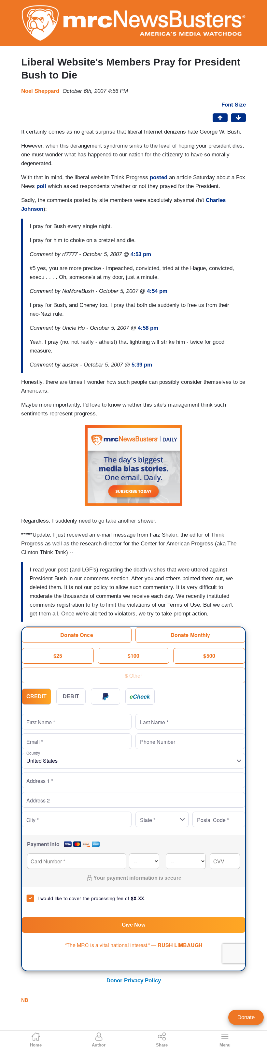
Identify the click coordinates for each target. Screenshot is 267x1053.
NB (24, 1000)
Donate (246, 1017)
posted (158, 177)
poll (41, 186)
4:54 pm (157, 291)
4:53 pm (141, 254)
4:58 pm (148, 328)
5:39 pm (142, 365)
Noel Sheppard (40, 91)
